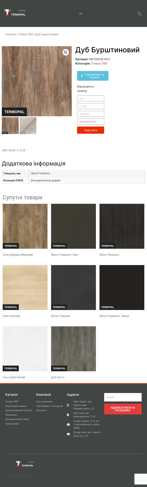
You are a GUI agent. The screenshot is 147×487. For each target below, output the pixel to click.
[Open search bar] (139, 13)
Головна (10, 34)
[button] (81, 14)
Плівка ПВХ (25, 34)
